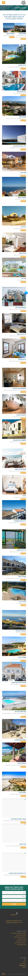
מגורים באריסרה (20, 8)
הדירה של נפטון (21, 334)
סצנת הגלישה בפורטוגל (21, 944)
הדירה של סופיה (21, 550)
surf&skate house (20, 740)
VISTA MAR (22, 34)
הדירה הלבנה (22, 65)
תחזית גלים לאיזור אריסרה (21, 935)
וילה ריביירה (22, 602)
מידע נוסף (23, 39)
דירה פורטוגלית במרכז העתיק (17, 873)
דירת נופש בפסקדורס (20, 521)
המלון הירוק (22, 792)
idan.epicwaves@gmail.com (12, 922)
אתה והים (23, 172)
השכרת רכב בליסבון (22, 939)
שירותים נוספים (23, 963)
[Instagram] (3, 974)
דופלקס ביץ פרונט (21, 631)
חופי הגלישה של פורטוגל (21, 940)
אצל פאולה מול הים (20, 711)
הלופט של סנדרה (21, 415)
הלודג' (24, 496)
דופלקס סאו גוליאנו (20, 307)
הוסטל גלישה (22, 576)
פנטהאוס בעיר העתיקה (19, 388)
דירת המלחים (22, 359)
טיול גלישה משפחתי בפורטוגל (20, 942)
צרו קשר (24, 967)
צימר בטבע (23, 844)
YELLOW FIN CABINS (19, 440)
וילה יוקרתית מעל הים (19, 146)
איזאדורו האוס (10, 34)
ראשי (25, 960)
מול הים (23, 278)
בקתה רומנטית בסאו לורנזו (18, 819)
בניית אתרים (10, 974)
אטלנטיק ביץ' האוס (20, 469)
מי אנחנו (24, 961)
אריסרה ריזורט (22, 763)
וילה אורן (23, 227)
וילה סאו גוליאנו (21, 92)
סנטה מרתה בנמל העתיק (19, 682)
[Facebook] (5, 974)
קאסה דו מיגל (22, 657)
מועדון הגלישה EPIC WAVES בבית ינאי (18, 933)
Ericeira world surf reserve (20, 937)
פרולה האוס (22, 253)
